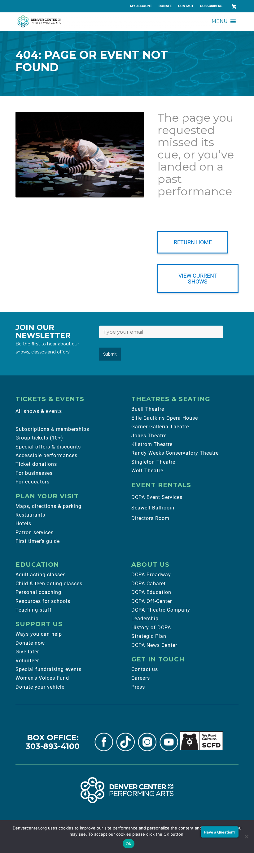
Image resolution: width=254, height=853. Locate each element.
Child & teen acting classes (48, 584)
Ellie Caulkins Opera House (164, 418)
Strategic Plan (148, 636)
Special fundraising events (48, 669)
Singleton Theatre (153, 462)
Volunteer (27, 661)
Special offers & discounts (48, 447)
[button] (220, 21)
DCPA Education (151, 592)
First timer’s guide (37, 541)
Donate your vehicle (39, 687)
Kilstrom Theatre (152, 444)
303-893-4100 (53, 746)
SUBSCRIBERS (211, 6)
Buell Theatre (147, 409)
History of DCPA (151, 627)
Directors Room (150, 518)
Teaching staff (33, 610)
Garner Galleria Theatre (160, 427)
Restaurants (30, 515)
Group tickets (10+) (39, 438)
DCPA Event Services (156, 497)
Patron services (34, 532)
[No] (246, 837)
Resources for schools (42, 601)
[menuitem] (141, 6)
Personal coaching (38, 592)
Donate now (30, 643)
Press (138, 687)
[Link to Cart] (234, 6)
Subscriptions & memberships (52, 429)
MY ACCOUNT (141, 6)
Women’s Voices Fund (42, 678)
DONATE (165, 6)
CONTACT (186, 6)
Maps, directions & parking (48, 506)
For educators (32, 482)
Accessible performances (46, 455)
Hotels (23, 523)
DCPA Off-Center (151, 601)
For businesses (34, 473)
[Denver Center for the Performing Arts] (127, 790)
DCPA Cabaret (148, 584)
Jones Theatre (149, 436)
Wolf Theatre (147, 471)
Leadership (145, 618)
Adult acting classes (40, 575)
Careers (140, 678)
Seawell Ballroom (152, 508)
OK (129, 843)
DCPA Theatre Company (160, 610)
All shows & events (38, 411)
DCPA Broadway (151, 575)
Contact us (144, 669)
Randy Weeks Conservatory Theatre (175, 453)
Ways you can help (38, 634)
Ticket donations (36, 464)
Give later (27, 652)
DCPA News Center (154, 645)
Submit (110, 354)
